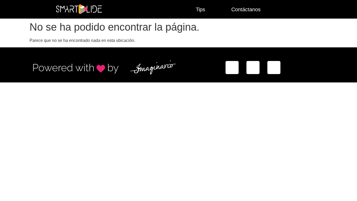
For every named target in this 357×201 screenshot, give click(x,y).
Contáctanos (246, 9)
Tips (200, 9)
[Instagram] (253, 67)
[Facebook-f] (232, 67)
